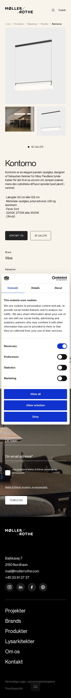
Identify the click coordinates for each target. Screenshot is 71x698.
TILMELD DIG (16, 500)
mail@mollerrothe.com (22, 571)
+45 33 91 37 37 (17, 577)
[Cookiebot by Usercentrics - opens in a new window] (52, 278)
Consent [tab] (13, 287)
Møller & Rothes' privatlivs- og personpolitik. (26, 487)
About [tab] (58, 287)
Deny (35, 416)
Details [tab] (35, 287)
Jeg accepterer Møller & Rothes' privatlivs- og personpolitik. (34, 473)
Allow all (35, 394)
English (62, 10)
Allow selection (35, 405)
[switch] (62, 357)
